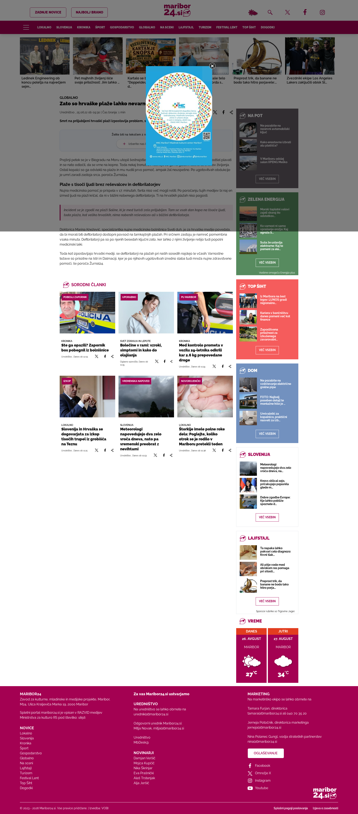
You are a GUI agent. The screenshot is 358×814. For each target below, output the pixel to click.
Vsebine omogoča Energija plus (277, 272)
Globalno (27, 758)
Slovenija (27, 738)
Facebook (262, 766)
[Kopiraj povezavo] (112, 356)
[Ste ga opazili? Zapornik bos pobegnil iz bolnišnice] (87, 312)
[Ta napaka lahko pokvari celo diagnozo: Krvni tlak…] (248, 552)
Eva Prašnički (144, 773)
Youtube (261, 788)
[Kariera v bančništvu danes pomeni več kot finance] (248, 317)
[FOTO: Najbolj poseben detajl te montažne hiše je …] (248, 401)
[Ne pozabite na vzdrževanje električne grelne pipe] (248, 385)
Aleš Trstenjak (144, 778)
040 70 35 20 (297, 713)
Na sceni (26, 763)
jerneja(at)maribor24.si (264, 727)
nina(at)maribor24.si (262, 742)
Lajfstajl (26, 768)
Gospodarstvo (31, 753)
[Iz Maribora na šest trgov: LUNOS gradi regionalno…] (248, 300)
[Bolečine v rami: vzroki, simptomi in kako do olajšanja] (146, 312)
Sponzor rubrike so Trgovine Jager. (275, 611)
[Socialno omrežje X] (96, 356)
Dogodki (26, 788)
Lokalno (26, 733)
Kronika (25, 743)
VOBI (105, 808)
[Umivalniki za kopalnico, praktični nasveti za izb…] (248, 418)
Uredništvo (142, 737)
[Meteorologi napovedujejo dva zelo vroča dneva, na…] (248, 469)
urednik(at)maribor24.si (151, 714)
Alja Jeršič (141, 783)
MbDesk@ (141, 742)
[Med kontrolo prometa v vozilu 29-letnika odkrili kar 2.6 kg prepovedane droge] (205, 312)
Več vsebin (267, 262)
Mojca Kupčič (144, 763)
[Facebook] (105, 356)
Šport (24, 748)
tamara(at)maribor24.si (265, 713)
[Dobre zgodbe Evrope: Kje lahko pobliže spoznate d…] (248, 501)
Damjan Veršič (144, 758)
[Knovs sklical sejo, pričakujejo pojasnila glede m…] (248, 485)
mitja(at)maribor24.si (168, 728)
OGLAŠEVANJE (266, 753)
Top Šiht (26, 783)
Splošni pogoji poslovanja (291, 808)
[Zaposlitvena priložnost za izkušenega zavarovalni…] (248, 334)
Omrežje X (263, 773)
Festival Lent (29, 778)
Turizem (26, 773)
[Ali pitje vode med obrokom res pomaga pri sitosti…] (248, 569)
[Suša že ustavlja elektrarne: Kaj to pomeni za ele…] (248, 247)
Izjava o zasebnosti (325, 808)
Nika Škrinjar (143, 768)
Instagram (263, 781)
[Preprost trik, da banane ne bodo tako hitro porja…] (248, 585)
